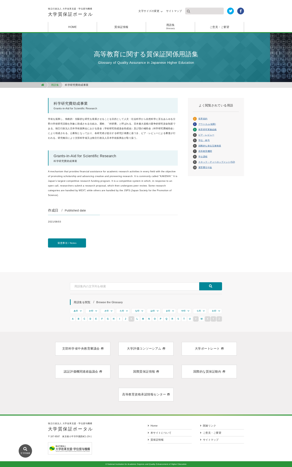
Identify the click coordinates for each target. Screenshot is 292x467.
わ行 (214, 311)
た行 (122, 311)
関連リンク (209, 425)
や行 (183, 311)
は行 (153, 311)
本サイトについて (161, 432)
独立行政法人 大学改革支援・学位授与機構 (70, 12)
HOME (72, 27)
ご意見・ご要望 (219, 27)
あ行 (76, 311)
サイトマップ (174, 10)
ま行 (168, 311)
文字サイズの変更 (148, 10)
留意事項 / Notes (67, 243)
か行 (91, 311)
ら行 (199, 311)
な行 (137, 311)
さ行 (106, 311)
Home (154, 425)
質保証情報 (121, 27)
